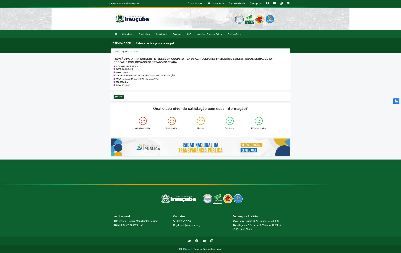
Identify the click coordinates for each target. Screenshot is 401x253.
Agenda (125, 51)
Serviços (177, 34)
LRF (189, 34)
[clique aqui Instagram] (212, 241)
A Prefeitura (127, 34)
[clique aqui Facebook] (197, 241)
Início (116, 51)
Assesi (189, 249)
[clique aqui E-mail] (189, 241)
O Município (144, 34)
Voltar (119, 97)
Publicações (234, 34)
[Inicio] (115, 34)
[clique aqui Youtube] (204, 241)
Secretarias (161, 34)
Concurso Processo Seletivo (210, 34)
